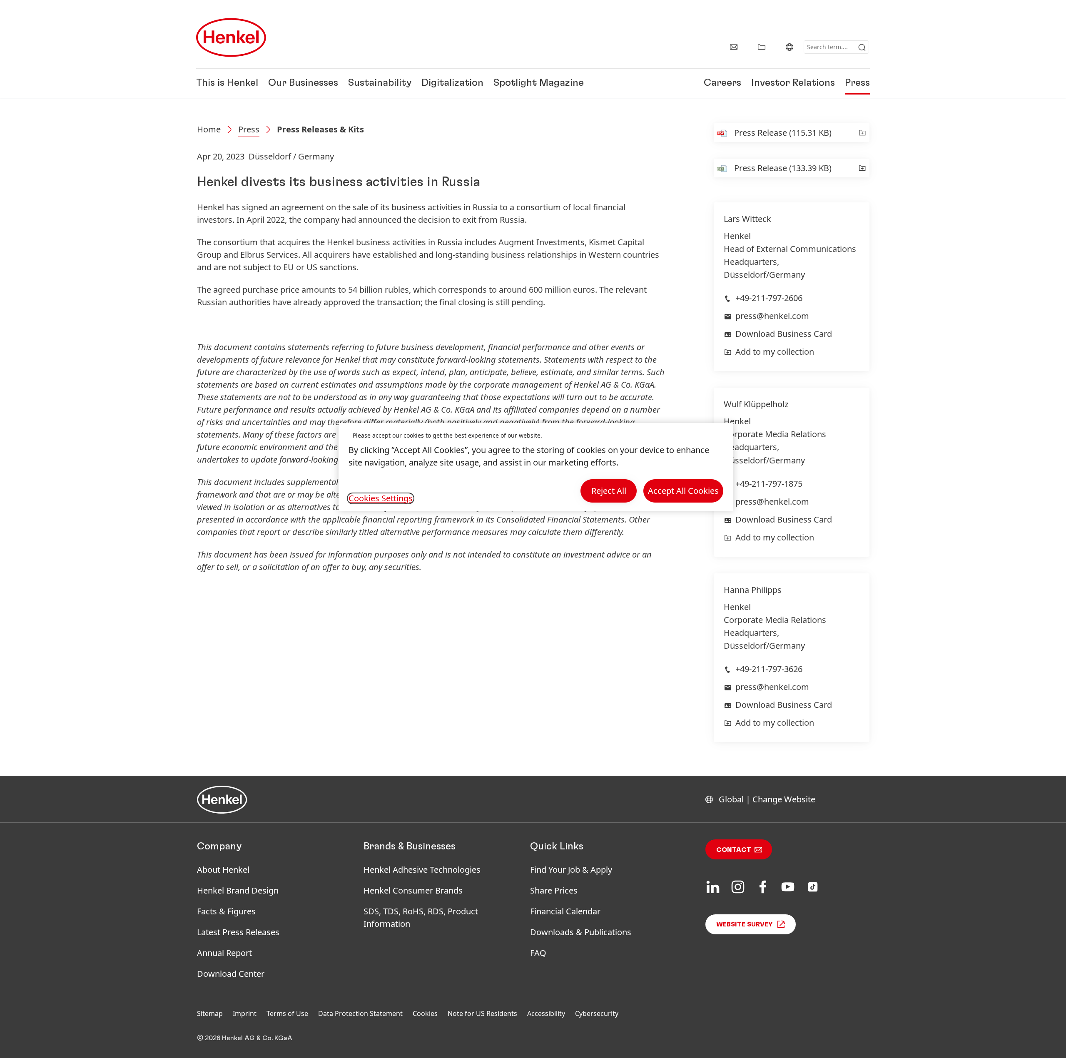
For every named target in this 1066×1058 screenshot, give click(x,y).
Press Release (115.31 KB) (783, 132)
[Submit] (862, 47)
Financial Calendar (565, 911)
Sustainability (379, 83)
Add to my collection (774, 351)
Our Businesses (303, 83)
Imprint (245, 1013)
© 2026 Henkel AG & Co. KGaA (244, 1038)
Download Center (230, 973)
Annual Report (224, 952)
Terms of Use (287, 1013)
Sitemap (210, 1013)
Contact (733, 849)
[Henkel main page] (231, 37)
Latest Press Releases (238, 932)
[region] (536, 467)
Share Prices (554, 890)
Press (857, 83)
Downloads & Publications (580, 932)
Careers (722, 83)
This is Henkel (227, 83)
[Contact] (734, 47)
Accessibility (546, 1013)
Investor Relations (793, 83)
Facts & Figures (226, 911)
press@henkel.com (772, 315)
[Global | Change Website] (790, 47)
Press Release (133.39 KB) (783, 168)
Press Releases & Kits (320, 129)
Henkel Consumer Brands (413, 890)
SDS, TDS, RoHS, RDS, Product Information (421, 917)
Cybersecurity (596, 1013)
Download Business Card (783, 333)
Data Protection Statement (360, 1013)
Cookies (425, 1013)
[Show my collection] (762, 47)
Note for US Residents (482, 1013)
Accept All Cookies (683, 490)
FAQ (538, 952)
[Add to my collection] (862, 132)
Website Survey (744, 924)
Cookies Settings (381, 498)
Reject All (608, 490)
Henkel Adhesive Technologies (422, 869)
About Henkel (223, 869)
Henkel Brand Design (238, 890)
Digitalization (452, 83)
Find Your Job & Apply (571, 869)
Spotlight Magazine (538, 83)
